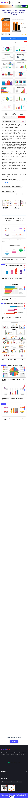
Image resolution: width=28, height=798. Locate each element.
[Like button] (2, 34)
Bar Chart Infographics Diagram (8, 194)
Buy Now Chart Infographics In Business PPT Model (13, 259)
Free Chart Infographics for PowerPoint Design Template (12, 418)
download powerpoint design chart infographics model (13, 399)
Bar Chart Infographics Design (8, 191)
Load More (14, 741)
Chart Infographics (6, 186)
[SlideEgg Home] (14, 749)
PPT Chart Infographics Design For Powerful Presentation (12, 298)
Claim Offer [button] (24, 6)
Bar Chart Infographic (6, 189)
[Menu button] (26, 2)
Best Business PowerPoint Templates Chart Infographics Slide (11, 318)
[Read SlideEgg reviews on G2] (4, 785)
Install (21, 117)
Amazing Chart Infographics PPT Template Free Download (13, 380)
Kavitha (21, 114)
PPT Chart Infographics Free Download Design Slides (12, 279)
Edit (20, 42)
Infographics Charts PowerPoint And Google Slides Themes (13, 360)
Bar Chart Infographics (16, 186)
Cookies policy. (22, 795)
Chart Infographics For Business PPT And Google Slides (13, 240)
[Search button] (19, 2)
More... (24, 194)
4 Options (19, 194)
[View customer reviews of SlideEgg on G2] (11, 785)
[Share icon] (6, 34)
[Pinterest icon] (9, 34)
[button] (24, 226)
